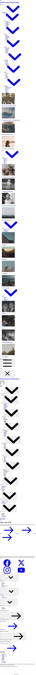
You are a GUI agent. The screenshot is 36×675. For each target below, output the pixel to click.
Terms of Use (4, 662)
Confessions (7, 48)
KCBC (5, 298)
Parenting (7, 64)
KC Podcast (5, 231)
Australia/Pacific (4, 655)
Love (6, 62)
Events (3, 150)
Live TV (3, 501)
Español (3, 659)
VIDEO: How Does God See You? (7, 134)
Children (5, 444)
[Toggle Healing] (11, 426)
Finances (5, 72)
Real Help (7, 86)
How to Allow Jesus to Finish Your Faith (8, 148)
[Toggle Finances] (12, 452)
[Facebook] (7, 566)
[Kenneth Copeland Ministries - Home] (18, 554)
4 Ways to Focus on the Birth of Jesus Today (9, 105)
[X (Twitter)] (21, 566)
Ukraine (3, 658)
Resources (5, 85)
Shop (4, 161)
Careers (5, 297)
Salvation (5, 159)
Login (4, 519)
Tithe (6, 75)
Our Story (3, 513)
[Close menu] (7, 373)
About (3, 296)
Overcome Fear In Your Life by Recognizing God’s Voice (11, 120)
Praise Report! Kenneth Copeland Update (8, 205)
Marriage (7, 63)
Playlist (7, 26)
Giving (5, 458)
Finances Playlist (4, 273)
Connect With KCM (5, 356)
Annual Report (6, 299)
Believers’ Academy (9, 87)
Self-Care (7, 49)
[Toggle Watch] (9, 496)
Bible (6, 35)
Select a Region (2, 652)
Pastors (3, 607)
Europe (3, 657)
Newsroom (5, 160)
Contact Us (5, 300)
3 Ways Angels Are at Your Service (7, 191)
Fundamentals (6, 406)
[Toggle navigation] (7, 363)
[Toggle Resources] (12, 466)
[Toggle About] (9, 508)
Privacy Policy (4, 661)
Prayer (5, 33)
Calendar (7, 92)
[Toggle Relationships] (13, 440)
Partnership (3, 583)
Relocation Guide (4, 597)
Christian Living (8, 22)
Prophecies (7, 36)
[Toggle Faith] (11, 399)
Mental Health (8, 37)
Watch (3, 228)
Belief (6, 34)
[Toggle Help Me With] (11, 390)
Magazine (7, 90)
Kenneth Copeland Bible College (7, 342)
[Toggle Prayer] (11, 413)
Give (2, 519)
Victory (7, 51)
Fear (6, 74)
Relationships (6, 60)
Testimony (7, 50)
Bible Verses (7, 47)
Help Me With (4, 12)
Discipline (7, 73)
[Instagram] (7, 573)
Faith (4, 20)
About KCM (4, 313)
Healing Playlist (4, 259)
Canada (3, 656)
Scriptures (7, 24)
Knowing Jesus (6, 13)
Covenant (5, 405)
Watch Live (1, 4)
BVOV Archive (6, 230)
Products (7, 25)
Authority (7, 21)
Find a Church (4, 608)
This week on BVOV (7, 229)
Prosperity (7, 76)
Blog (6, 91)
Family (7, 61)
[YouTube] (21, 573)
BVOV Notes (8, 88)
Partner (1, 0)
